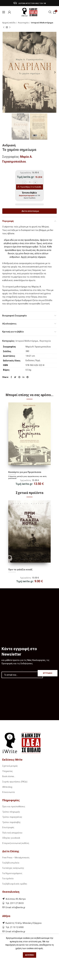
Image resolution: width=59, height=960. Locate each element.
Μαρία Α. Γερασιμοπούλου (38, 346)
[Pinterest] (19, 377)
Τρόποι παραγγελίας (12, 817)
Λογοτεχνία (23, 23)
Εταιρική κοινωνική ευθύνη (15, 843)
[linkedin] (23, 377)
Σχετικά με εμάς (10, 766)
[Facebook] (11, 377)
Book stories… (8, 776)
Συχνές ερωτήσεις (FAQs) (14, 781)
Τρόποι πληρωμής (11, 812)
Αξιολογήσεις (9, 323)
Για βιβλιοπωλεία (10, 863)
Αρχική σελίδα (8, 23)
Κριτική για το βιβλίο (13, 331)
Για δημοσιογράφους (12, 873)
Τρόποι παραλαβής (11, 822)
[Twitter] (15, 377)
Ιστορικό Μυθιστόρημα (42, 23)
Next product (9, 27)
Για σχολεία (7, 878)
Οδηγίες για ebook (11, 838)
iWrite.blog (7, 787)
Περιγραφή (8, 221)
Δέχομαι (29, 955)
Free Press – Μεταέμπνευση (15, 857)
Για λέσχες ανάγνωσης (13, 868)
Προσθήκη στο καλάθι (30, 187)
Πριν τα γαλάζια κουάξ (20, 569)
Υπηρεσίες (7, 771)
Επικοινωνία (8, 792)
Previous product (3, 27)
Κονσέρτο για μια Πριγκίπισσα (24, 472)
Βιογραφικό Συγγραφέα (14, 315)
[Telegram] (27, 377)
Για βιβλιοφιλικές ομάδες (14, 884)
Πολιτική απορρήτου (12, 833)
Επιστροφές (8, 827)
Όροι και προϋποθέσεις (13, 806)
